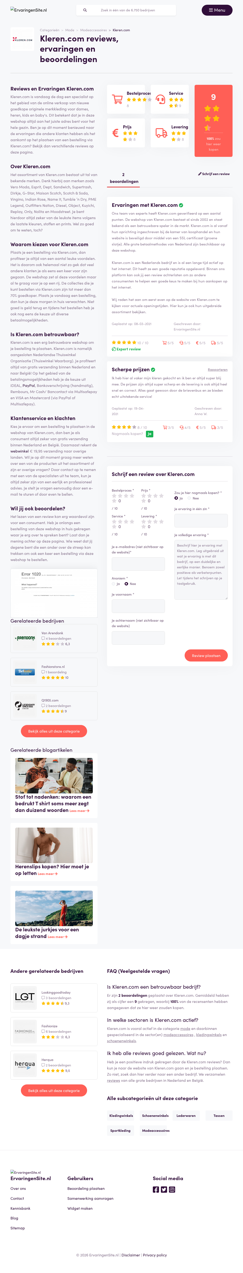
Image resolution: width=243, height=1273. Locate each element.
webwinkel (19, 450)
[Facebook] (156, 1189)
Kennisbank (20, 1208)
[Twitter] (164, 1189)
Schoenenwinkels (154, 1115)
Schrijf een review (215, 173)
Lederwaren (186, 1115)
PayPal (29, 385)
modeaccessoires (178, 1034)
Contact (17, 1198)
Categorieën (49, 29)
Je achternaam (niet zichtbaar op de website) (138, 623)
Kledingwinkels (121, 1115)
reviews (113, 1080)
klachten (65, 417)
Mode (69, 29)
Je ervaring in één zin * (192, 508)
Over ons (18, 1188)
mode (185, 1028)
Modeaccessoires (93, 29)
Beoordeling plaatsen (86, 1188)
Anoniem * (120, 578)
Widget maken (80, 1208)
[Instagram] (172, 1189)
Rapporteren (218, 369)
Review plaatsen (206, 655)
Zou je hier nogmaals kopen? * (198, 492)
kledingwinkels (209, 1034)
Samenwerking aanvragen (90, 1198)
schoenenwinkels (121, 1040)
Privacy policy (155, 1254)
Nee (133, 583)
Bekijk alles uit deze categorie (54, 731)
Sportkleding (120, 1130)
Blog (14, 1217)
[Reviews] (28, 10)
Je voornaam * (123, 594)
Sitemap (17, 1227)
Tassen (219, 1115)
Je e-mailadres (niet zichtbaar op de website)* (138, 549)
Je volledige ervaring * (191, 534)
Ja (118, 583)
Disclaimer (131, 1254)
